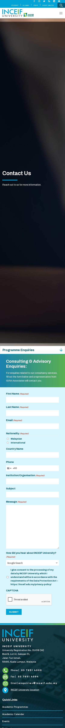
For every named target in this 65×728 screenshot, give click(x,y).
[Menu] (61, 13)
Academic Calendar (13, 714)
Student (14, 5)
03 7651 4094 (28, 676)
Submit (14, 612)
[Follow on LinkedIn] (54, 1)
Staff (36, 5)
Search (61, 5)
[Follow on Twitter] (44, 1)
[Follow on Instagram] (39, 1)
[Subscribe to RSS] (49, 1)
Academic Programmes (15, 706)
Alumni (26, 5)
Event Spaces (48, 5)
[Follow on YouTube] (59, 1)
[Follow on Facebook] (34, 1)
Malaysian (16, 439)
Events (5, 721)
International (18, 442)
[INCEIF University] (18, 13)
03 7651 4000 (31, 670)
